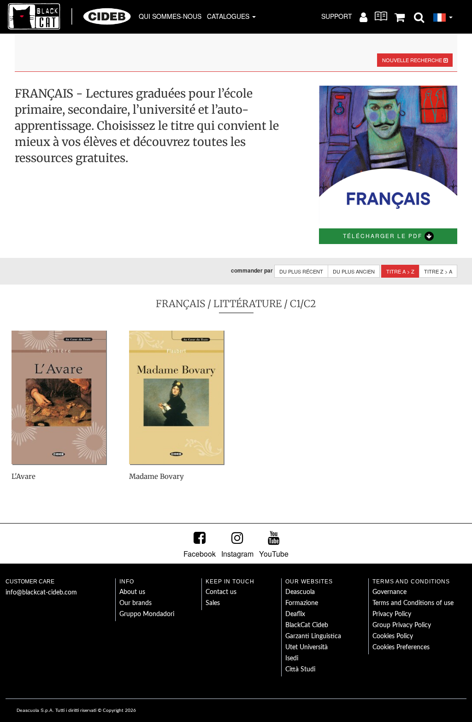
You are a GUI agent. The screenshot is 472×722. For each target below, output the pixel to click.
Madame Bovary (156, 476)
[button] (419, 16)
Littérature (247, 303)
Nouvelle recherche (412, 60)
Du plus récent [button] (301, 271)
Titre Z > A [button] (438, 271)
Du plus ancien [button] (354, 271)
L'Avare (23, 476)
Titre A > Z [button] (400, 271)
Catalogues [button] (229, 16)
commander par (252, 270)
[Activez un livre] (381, 16)
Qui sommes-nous (170, 16)
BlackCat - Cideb (69, 16)
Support (336, 16)
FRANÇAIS (180, 303)
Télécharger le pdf (384, 235)
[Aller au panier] (399, 16)
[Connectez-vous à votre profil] (363, 16)
